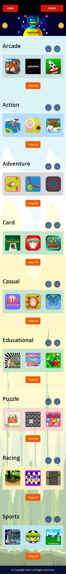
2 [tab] (20, 80)
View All (33, 86)
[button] (5, 25)
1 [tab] (15, 80)
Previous (50, 47)
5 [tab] (35, 80)
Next (58, 47)
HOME (10, 8)
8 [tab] (50, 80)
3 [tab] (25, 80)
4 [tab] (30, 80)
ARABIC (52, 8)
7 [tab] (45, 80)
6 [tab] (40, 80)
